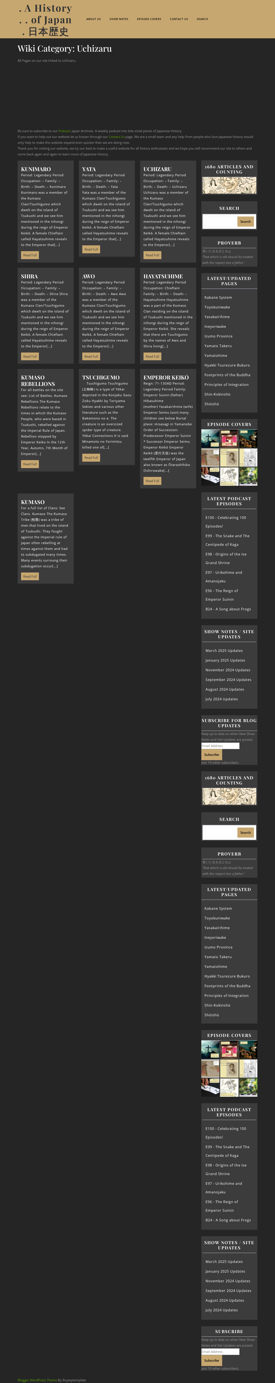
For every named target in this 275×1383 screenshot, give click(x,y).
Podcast (64, 131)
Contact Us (179, 19)
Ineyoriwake (215, 326)
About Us (93, 19)
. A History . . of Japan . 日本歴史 (45, 19)
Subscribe (211, 754)
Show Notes (119, 19)
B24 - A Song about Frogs (228, 609)
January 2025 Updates (225, 660)
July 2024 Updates (222, 699)
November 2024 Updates (228, 670)
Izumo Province (219, 336)
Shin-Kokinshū (218, 394)
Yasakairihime (217, 316)
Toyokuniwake (217, 307)
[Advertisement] (137, 96)
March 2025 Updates (224, 650)
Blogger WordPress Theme (37, 1380)
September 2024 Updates (229, 679)
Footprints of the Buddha (228, 375)
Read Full (29, 254)
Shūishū (212, 404)
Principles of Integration (227, 384)
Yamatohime (216, 355)
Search (202, 19)
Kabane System (218, 297)
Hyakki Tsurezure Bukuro (227, 365)
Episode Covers (149, 19)
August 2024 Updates (225, 689)
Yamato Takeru (218, 345)
